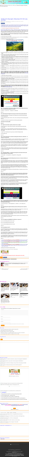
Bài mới (11, 412)
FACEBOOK (18, 455)
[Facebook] (14, 450)
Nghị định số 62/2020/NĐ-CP (5, 65)
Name (2, 316)
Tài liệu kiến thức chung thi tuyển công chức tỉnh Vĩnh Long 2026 (14, 289)
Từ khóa (8, 412)
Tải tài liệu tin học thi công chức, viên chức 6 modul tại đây (9, 249)
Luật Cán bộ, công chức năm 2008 (6, 75)
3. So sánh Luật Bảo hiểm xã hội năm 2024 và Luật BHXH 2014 (10, 396)
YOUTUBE (22, 455)
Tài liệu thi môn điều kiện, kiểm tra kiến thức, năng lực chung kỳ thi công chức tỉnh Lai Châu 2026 (24, 290)
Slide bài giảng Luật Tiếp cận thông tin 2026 (7, 330)
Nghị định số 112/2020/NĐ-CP (6, 82)
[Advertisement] (14, 12)
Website (2, 321)
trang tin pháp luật (15, 409)
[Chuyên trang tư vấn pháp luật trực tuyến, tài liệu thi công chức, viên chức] (14, 2)
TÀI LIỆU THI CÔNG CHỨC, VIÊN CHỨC (10, 5)
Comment (2, 309)
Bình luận (14, 412)
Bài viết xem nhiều (3, 412)
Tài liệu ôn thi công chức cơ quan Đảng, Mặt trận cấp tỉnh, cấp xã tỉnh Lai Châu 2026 (5, 289)
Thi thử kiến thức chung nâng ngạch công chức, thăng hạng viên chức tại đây (12, 255)
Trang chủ (2, 5)
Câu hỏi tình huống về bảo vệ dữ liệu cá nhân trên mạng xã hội (9, 329)
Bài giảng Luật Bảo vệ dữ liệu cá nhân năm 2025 (7, 331)
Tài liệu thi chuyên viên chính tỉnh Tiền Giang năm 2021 (5, 269)
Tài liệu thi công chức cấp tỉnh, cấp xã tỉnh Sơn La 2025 (24, 295)
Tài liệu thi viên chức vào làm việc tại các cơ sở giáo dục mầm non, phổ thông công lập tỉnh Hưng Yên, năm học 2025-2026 (5, 300)
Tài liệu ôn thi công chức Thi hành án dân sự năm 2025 (14, 295)
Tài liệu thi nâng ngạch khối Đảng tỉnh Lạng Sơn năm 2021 (23, 269)
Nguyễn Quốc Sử (4, 21)
